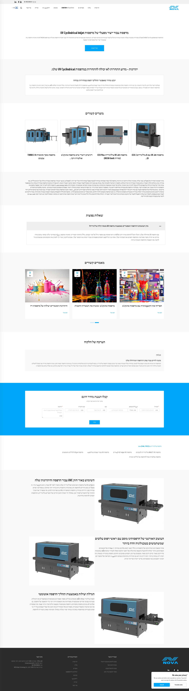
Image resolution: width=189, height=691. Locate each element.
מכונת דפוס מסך (112, 665)
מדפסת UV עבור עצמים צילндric (98, 452)
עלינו (89, 8)
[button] (97, 322)
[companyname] (174, 8)
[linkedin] (15, 2)
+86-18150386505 (28, 2)
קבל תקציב (94, 48)
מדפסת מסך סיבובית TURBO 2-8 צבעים (41, 157)
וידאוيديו (47, 8)
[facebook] (19, 2)
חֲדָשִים (56, 8)
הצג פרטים (148, 136)
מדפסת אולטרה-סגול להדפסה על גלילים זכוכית (145, 457)
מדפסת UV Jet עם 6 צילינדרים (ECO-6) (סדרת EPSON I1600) (148, 157)
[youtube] (21, 2)
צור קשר (28, 8)
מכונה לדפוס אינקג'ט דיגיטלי (109, 661)
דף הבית (96, 8)
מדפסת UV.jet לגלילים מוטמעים (72, 452)
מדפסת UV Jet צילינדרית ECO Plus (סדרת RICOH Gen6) (112, 157)
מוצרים (82, 8)
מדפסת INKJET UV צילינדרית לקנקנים (148, 452)
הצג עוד (159, 312)
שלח (94, 422)
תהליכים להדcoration (68, 8)
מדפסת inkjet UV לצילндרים (122, 452)
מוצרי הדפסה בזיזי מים (110, 672)
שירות (36, 8)
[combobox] (133, 410)
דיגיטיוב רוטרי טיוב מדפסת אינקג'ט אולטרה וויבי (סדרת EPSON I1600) (76, 157)
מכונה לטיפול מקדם (111, 668)
